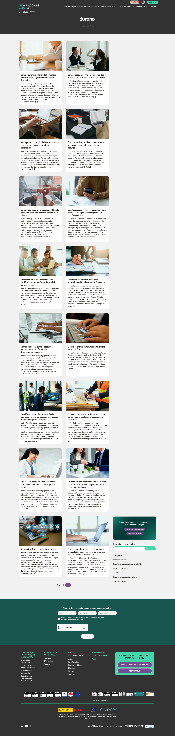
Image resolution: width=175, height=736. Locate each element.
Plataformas (125, 7)
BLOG (94, 659)
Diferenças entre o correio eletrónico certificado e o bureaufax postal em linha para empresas (38, 282)
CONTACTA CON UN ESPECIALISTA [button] (135, 529)
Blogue (154, 7)
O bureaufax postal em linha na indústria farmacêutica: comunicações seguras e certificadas (38, 484)
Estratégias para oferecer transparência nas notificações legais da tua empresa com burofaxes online (87, 212)
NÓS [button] (146, 7)
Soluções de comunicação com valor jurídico (127, 564)
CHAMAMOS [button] (134, 671)
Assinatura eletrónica (120, 568)
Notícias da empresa (120, 560)
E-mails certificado (119, 581)
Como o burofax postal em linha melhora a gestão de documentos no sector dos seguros (86, 145)
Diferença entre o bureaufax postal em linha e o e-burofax (87, 348)
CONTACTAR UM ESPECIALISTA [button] (134, 665)
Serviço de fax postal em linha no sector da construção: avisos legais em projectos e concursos (86, 417)
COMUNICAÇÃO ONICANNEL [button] (105, 7)
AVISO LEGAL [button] (93, 726)
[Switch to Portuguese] (138, 2)
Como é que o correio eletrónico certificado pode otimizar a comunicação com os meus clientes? (40, 212)
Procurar (150, 549)
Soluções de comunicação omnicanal (125, 577)
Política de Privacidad (98, 618)
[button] (79, 7)
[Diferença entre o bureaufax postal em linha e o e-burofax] (87, 328)
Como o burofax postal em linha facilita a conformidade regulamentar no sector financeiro (38, 77)
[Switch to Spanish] (131, 2)
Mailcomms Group (20, 12)
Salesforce (137, 7)
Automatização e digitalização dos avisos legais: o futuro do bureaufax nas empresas (40, 550)
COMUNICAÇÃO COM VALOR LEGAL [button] (78, 7)
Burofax (116, 572)
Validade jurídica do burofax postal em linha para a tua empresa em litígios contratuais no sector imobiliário (87, 484)
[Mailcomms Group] (31, 6)
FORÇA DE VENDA (99, 656)
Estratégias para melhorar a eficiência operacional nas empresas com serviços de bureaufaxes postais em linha (39, 417)
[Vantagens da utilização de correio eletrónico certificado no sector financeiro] (87, 261)
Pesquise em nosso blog (125, 544)
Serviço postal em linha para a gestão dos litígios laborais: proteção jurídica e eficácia (86, 76)
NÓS (70, 653)
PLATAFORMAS (98, 653)
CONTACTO (152, 2)
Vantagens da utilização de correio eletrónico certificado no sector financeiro (86, 281)
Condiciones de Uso (82, 618)
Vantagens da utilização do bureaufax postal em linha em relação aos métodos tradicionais (40, 145)
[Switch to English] (134, 2)
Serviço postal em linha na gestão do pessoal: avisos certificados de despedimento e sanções (36, 349)
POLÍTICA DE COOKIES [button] (134, 726)
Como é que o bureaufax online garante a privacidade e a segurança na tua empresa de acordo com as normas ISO (86, 552)
